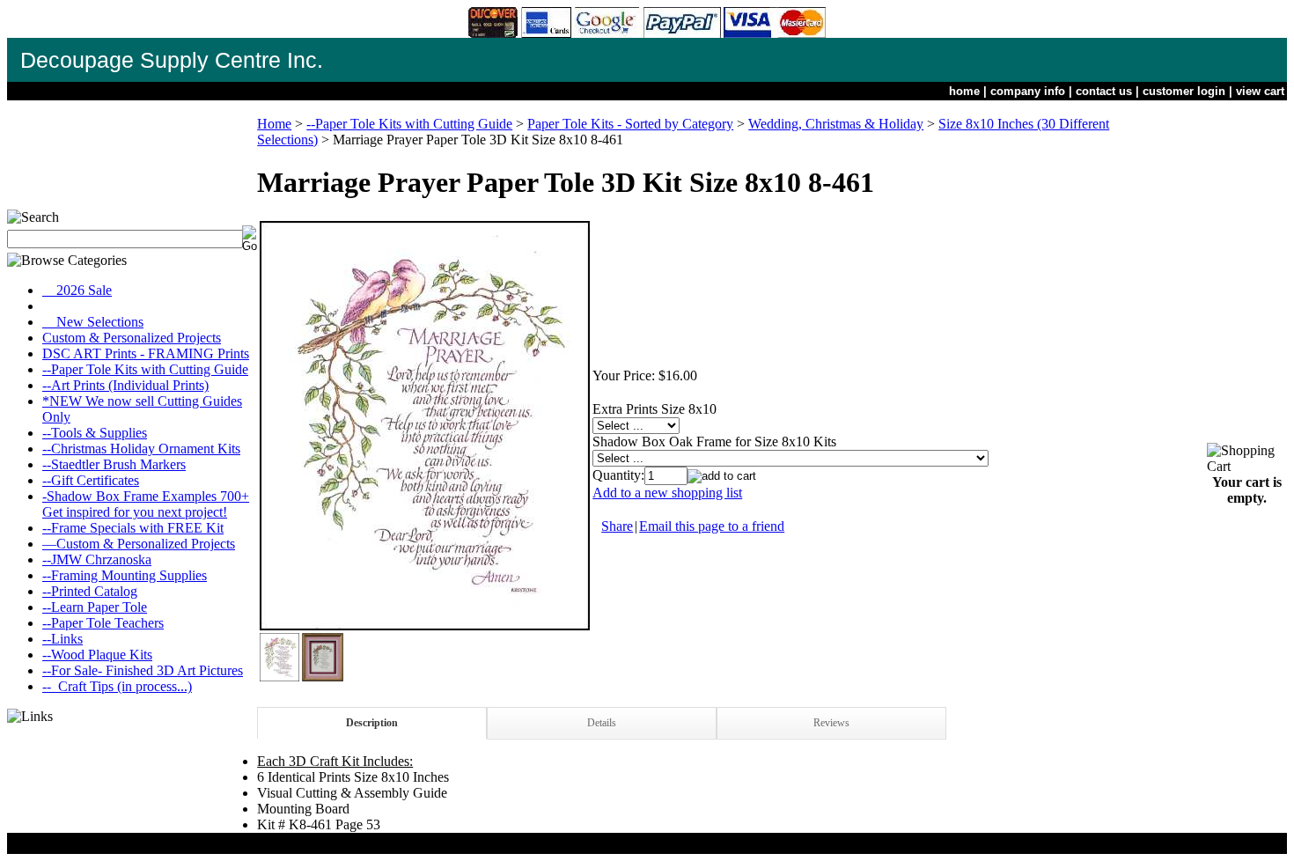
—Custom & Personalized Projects (138, 543)
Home (274, 123)
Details (601, 723)
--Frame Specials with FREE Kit (133, 527)
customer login (1184, 91)
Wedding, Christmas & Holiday (835, 123)
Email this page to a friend (711, 526)
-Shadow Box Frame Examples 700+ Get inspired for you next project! (145, 504)
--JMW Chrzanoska (96, 559)
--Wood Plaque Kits (97, 654)
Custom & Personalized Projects (131, 337)
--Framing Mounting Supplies (124, 575)
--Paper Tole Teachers (103, 622)
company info (1027, 91)
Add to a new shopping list (667, 492)
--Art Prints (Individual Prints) (125, 385)
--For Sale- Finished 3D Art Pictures (142, 670)
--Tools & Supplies (94, 432)
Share (617, 526)
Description (372, 723)
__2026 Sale (77, 290)
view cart (1260, 91)
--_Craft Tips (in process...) (117, 686)
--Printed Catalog (89, 591)
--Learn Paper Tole (94, 607)
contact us (1104, 91)
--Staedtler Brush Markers (114, 464)
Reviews (831, 723)
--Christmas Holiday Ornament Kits (141, 448)
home (964, 91)
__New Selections (92, 321)
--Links (62, 638)
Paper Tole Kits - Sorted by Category (630, 123)
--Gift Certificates (90, 480)
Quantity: (618, 474)
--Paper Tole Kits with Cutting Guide (145, 369)
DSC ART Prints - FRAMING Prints (145, 353)
